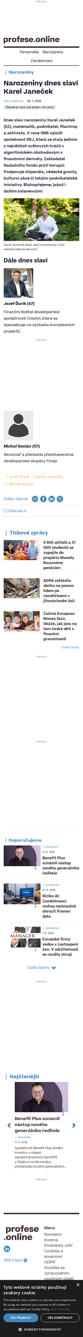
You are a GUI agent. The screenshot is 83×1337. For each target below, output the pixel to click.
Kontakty (53, 1234)
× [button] (78, 1285)
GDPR (49, 1262)
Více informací (60, 1309)
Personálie (29, 52)
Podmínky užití (58, 1245)
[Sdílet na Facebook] (43, 499)
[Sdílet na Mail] (35, 499)
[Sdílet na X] (60, 499)
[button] (41, 1329)
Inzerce (51, 1240)
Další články (70, 647)
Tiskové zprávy (28, 533)
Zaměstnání (41, 60)
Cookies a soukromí (53, 1253)
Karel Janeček (49, 476)
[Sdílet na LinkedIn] (51, 499)
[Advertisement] (41, 17)
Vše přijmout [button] (20, 1318)
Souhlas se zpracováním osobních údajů (59, 1273)
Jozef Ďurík (18, 476)
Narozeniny (53, 52)
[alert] (41, 1308)
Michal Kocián (21, 484)
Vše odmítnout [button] (60, 1318)
